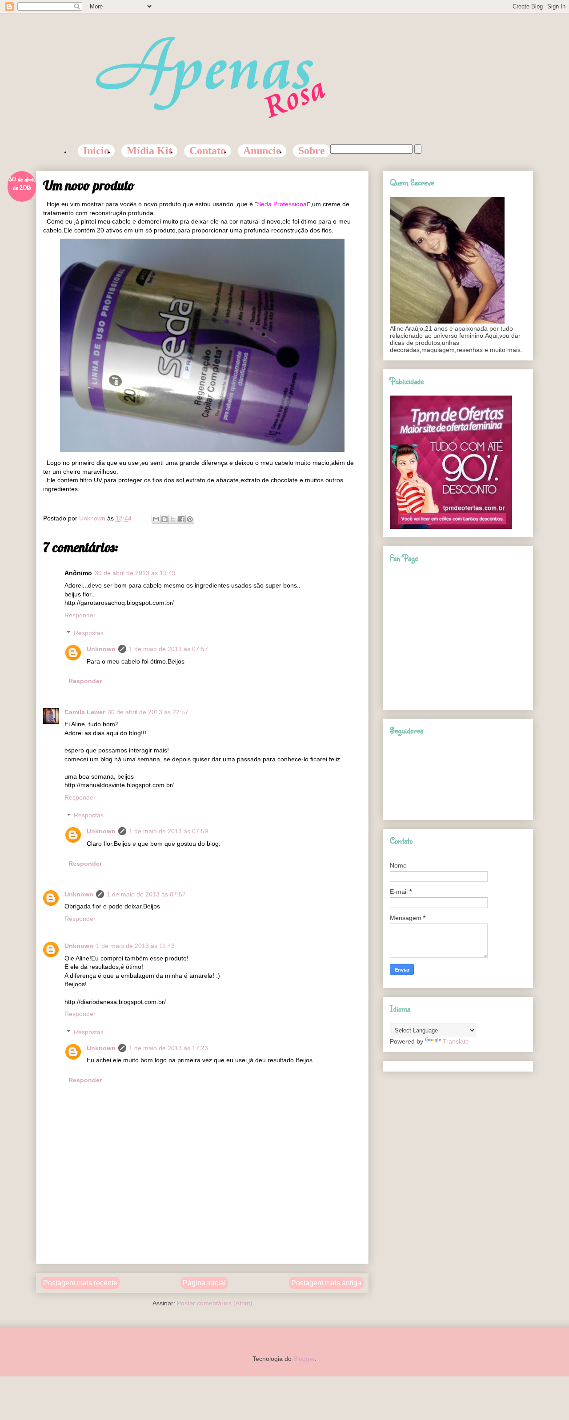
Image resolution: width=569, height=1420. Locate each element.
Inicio (96, 150)
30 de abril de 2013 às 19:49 (135, 572)
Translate (456, 1041)
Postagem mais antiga (326, 1283)
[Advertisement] (202, 1243)
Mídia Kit (149, 150)
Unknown (101, 648)
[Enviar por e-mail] (156, 519)
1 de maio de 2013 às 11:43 (135, 945)
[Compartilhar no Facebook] (181, 519)
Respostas (89, 633)
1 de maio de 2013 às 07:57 (168, 648)
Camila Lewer (84, 712)
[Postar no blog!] (164, 519)
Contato (207, 150)
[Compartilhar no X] (172, 519)
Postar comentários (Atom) (214, 1303)
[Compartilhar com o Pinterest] (189, 519)
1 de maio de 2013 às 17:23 (168, 1048)
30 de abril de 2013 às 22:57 (148, 712)
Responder (80, 615)
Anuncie (262, 150)
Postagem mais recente (80, 1283)
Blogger (304, 1358)
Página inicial (204, 1283)
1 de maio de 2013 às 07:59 (168, 831)
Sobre (311, 150)
